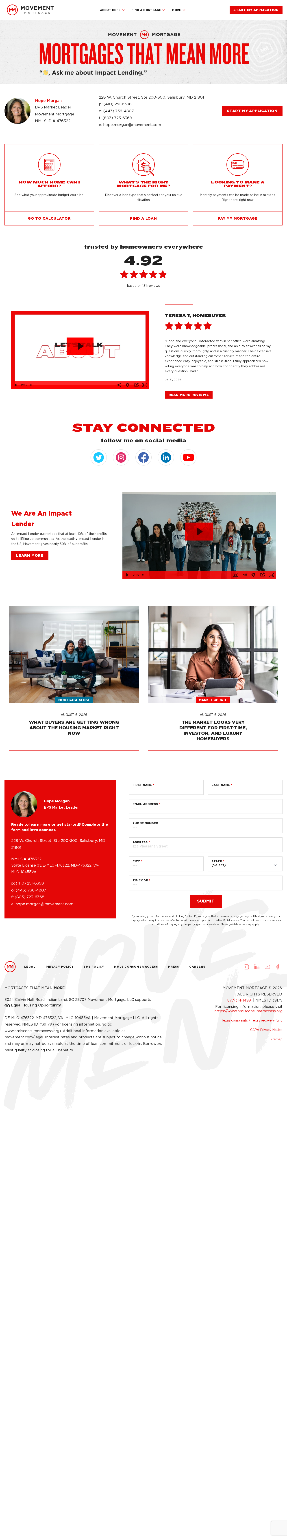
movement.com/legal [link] (23, 1037)
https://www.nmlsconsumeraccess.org (248, 1011)
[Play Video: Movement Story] (80, 346)
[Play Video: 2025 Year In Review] (199, 532)
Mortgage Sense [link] (74, 700)
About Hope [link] (110, 10)
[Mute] (119, 385)
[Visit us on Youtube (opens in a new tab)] (267, 966)
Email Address (145, 804)
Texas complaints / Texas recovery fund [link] (252, 1020)
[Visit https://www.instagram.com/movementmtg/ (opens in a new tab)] (121, 457)
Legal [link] (30, 966)
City (136, 861)
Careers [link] (197, 966)
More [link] (176, 10)
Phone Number (145, 823)
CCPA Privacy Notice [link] (266, 1030)
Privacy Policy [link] (60, 966)
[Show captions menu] (235, 575)
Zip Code (140, 880)
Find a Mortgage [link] (146, 10)
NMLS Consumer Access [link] (136, 966)
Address (140, 842)
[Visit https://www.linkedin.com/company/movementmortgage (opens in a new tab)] (166, 457)
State (216, 861)
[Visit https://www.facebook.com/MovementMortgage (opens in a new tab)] (143, 457)
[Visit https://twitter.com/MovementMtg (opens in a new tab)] (99, 457)
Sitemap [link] (276, 1039)
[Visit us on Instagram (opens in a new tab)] (246, 966)
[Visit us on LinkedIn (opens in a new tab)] (256, 966)
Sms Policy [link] (94, 966)
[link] (30, 10)
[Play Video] (15, 385)
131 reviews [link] (151, 285)
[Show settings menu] (127, 385)
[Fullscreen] (144, 385)
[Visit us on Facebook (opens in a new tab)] (278, 966)
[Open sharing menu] (136, 385)
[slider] (72, 385)
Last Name (220, 784)
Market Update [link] (213, 700)
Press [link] (173, 966)
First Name (142, 784)
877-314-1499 (239, 1000)
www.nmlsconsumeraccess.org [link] (31, 1031)
